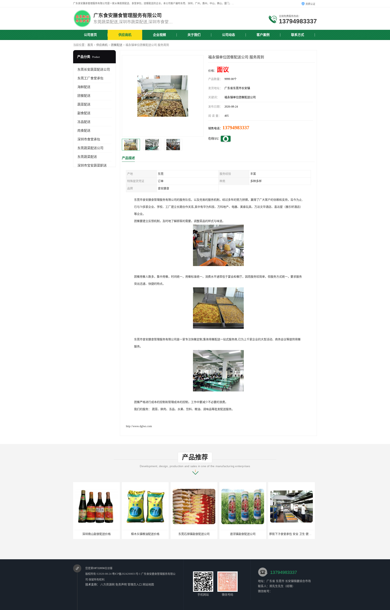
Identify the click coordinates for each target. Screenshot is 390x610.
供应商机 (124, 35)
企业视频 (159, 35)
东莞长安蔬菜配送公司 (93, 69)
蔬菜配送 (83, 104)
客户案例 (263, 35)
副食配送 (83, 113)
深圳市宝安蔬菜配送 (92, 165)
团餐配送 (116, 44)
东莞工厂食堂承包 (90, 78)
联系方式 (297, 35)
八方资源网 (107, 584)
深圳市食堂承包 (88, 139)
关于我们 (193, 35)
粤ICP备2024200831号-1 (126, 573)
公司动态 (228, 35)
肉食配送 (83, 130)
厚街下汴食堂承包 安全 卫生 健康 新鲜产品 (264, 534)
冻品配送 (83, 122)
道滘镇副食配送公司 (211, 534)
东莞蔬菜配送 (87, 156)
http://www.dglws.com (139, 426)
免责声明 (121, 584)
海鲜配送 (83, 87)
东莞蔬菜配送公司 (90, 148)
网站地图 (148, 584)
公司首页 (90, 35)
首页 (90, 44)
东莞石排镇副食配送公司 (162, 534)
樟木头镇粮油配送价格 (113, 534)
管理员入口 (135, 584)
